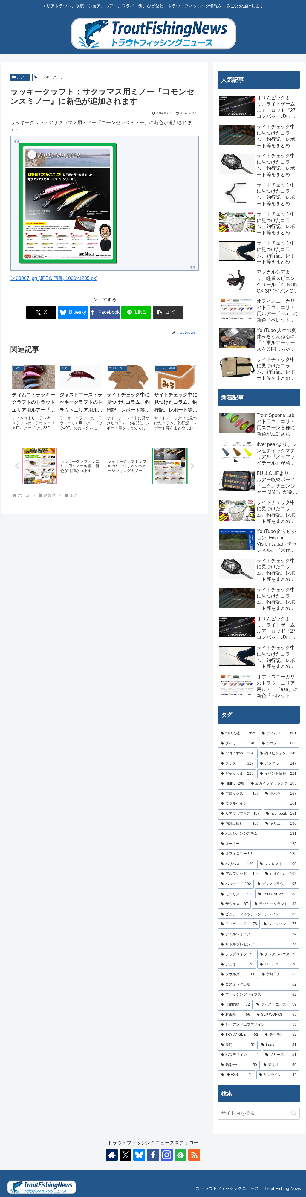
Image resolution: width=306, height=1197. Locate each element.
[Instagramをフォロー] (167, 1155)
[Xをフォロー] (125, 1155)
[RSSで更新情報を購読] (194, 1155)
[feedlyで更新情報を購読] (180, 1155)
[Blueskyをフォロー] (139, 1155)
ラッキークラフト (53, 77)
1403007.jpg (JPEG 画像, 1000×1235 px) (53, 278)
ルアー (22, 77)
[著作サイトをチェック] (112, 1155)
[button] (168, 312)
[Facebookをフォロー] (153, 1155)
